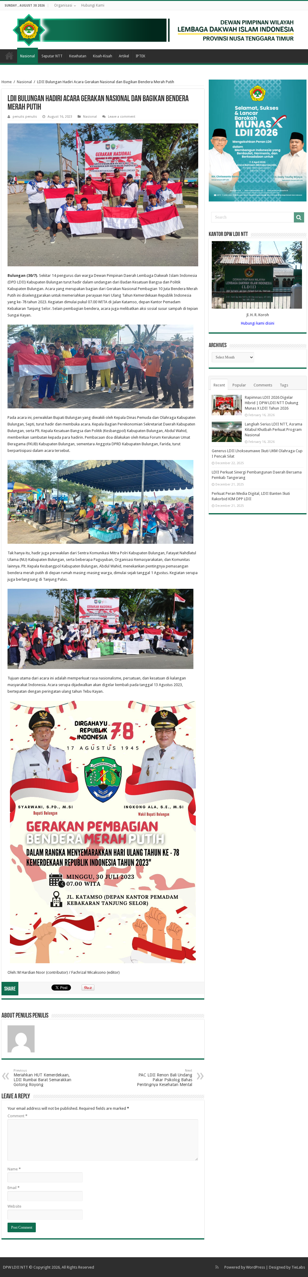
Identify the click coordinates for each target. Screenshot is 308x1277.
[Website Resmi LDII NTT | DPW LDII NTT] (154, 29)
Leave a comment (121, 117)
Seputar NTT (52, 56)
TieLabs (298, 1267)
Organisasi (63, 5)
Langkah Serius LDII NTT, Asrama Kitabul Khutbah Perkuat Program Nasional (273, 429)
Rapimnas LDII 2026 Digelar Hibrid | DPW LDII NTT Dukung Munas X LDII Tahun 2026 (271, 402)
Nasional (27, 56)
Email (14, 1187)
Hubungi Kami (92, 5)
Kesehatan (77, 56)
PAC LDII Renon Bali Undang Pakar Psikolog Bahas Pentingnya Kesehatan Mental (164, 1078)
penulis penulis (25, 117)
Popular (239, 385)
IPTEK (140, 56)
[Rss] (217, 1267)
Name (14, 1169)
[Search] (299, 217)
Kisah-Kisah (102, 56)
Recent (219, 385)
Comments (263, 385)
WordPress (255, 1267)
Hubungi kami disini (257, 323)
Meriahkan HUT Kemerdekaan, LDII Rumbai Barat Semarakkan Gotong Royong (42, 1078)
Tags (284, 385)
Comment (17, 1116)
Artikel (124, 56)
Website (14, 1206)
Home (9, 55)
